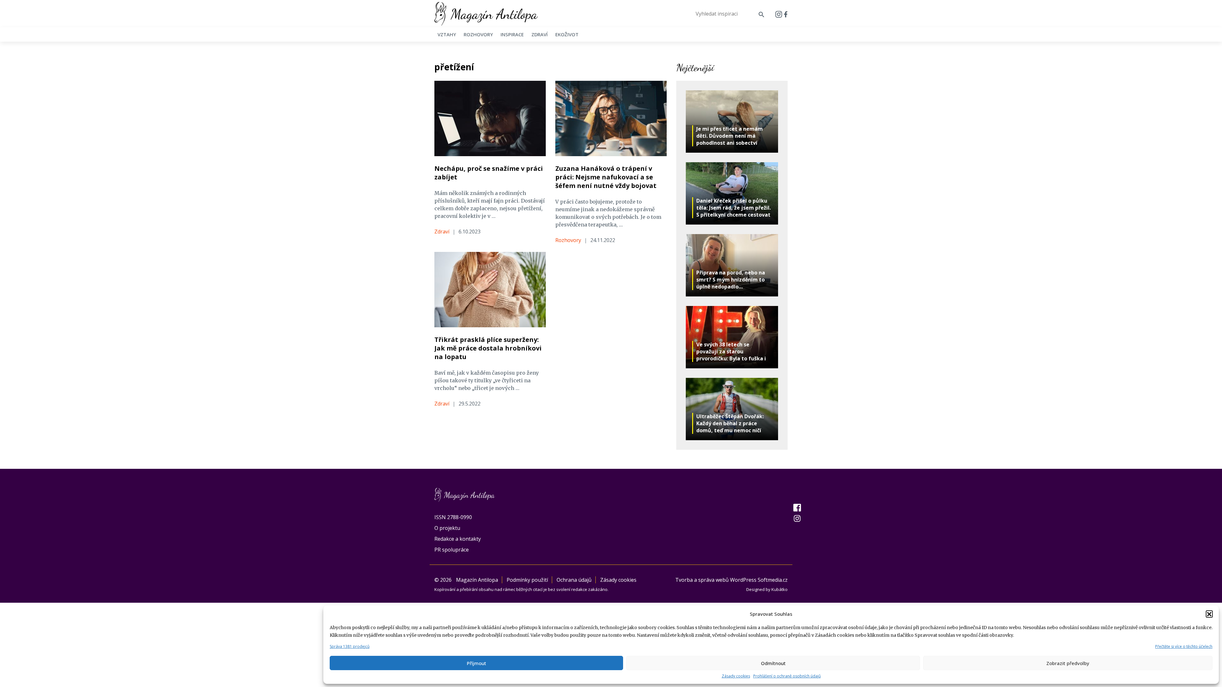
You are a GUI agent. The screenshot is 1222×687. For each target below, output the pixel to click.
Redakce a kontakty (457, 538)
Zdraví (539, 34)
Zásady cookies (736, 676)
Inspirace (512, 34)
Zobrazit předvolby (1067, 663)
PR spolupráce (451, 549)
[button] (1209, 614)
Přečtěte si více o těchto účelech (1183, 646)
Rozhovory (478, 34)
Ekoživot (567, 34)
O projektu (447, 527)
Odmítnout (773, 663)
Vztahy (447, 34)
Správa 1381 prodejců (349, 646)
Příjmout (476, 663)
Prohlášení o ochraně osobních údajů (787, 676)
